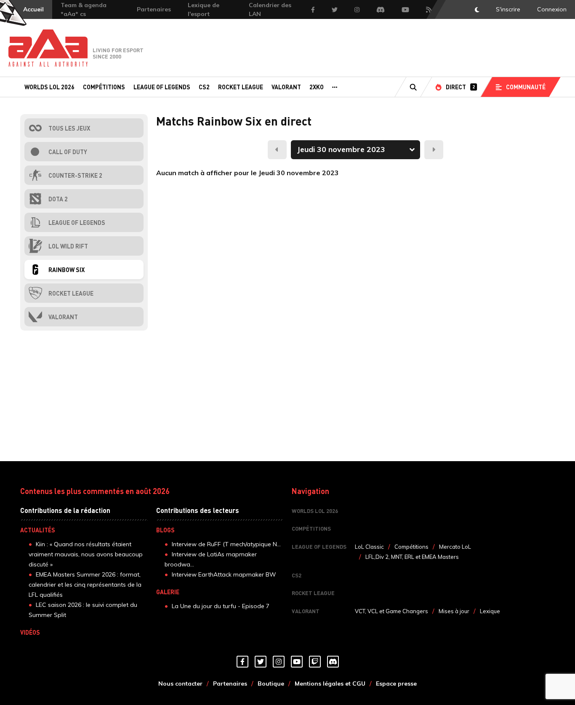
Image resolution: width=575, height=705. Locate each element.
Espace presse (396, 683)
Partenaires (154, 9)
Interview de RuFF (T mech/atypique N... (226, 544)
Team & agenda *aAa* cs (83, 9)
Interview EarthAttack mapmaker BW (224, 574)
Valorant (286, 87)
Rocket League (240, 87)
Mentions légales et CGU (330, 683)
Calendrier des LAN (270, 9)
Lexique (490, 611)
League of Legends (161, 87)
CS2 (204, 87)
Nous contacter (180, 683)
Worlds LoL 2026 (49, 87)
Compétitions (104, 87)
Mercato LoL (455, 546)
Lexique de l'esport (203, 9)
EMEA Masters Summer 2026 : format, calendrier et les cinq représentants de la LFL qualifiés (85, 584)
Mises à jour (454, 611)
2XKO (316, 87)
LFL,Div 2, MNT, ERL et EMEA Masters (412, 556)
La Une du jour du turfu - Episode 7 (220, 606)
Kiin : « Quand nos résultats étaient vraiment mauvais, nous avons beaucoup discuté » (86, 554)
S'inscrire (508, 9)
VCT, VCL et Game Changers (391, 611)
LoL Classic (369, 546)
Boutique (271, 683)
